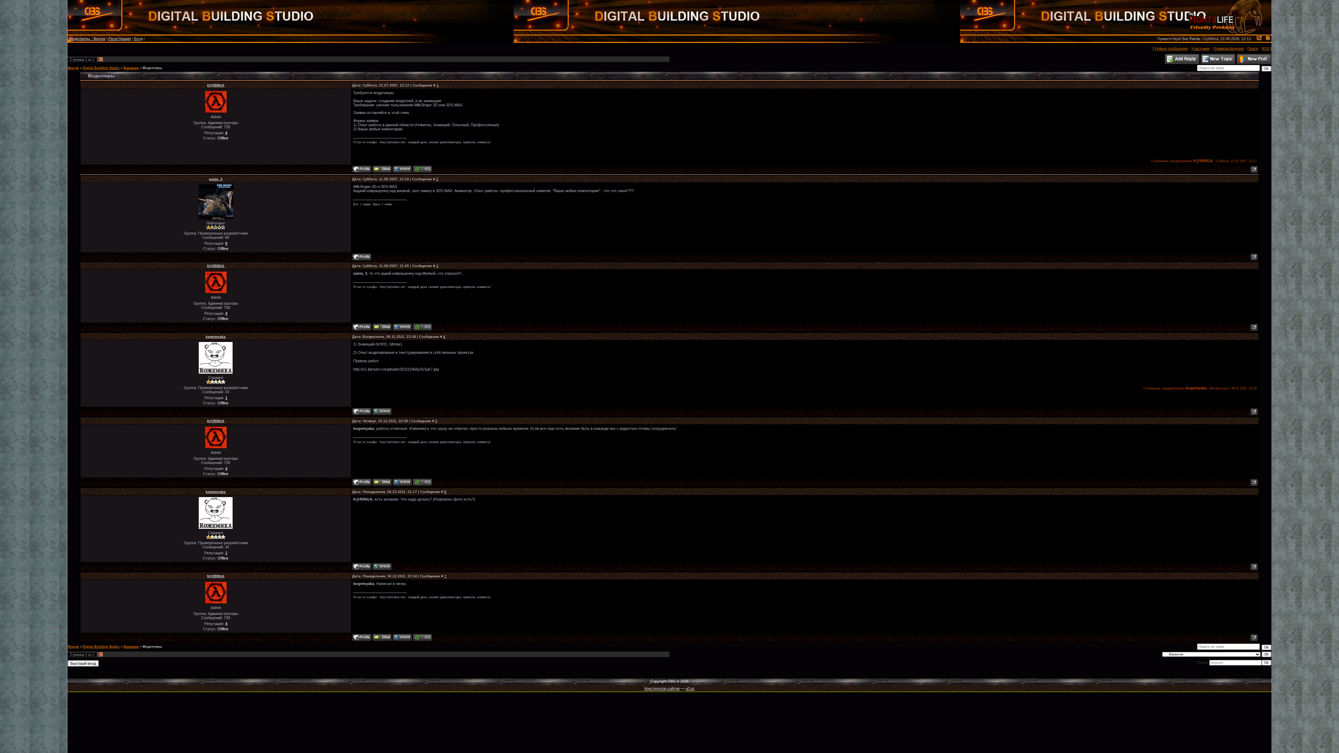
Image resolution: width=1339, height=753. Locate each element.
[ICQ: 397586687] (422, 169)
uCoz (690, 688)
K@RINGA (215, 85)
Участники (1200, 48)
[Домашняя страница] (402, 169)
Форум (73, 68)
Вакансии (131, 68)
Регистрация (119, 39)
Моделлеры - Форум (87, 39)
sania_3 (215, 179)
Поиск (1252, 48)
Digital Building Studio (101, 68)
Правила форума (1228, 48)
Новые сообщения (1171, 48)
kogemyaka (216, 337)
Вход (138, 39)
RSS (1265, 48)
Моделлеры (152, 68)
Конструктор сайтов (662, 688)
